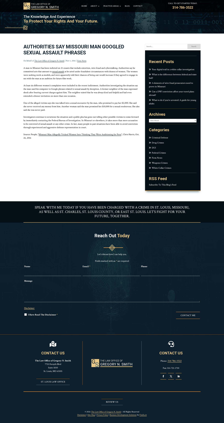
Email (86, 266)
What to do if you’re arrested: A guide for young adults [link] (172, 102)
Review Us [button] (112, 401)
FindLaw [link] (143, 415)
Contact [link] (137, 6)
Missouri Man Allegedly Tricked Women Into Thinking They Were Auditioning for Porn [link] (80, 134)
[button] (163, 376)
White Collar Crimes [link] (161, 167)
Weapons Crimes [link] (160, 162)
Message (28, 280)
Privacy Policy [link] (102, 415)
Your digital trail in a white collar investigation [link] (173, 69)
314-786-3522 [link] (182, 7)
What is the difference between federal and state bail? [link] (173, 76)
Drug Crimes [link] (158, 142)
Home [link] (84, 6)
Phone (144, 266)
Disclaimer (29, 308)
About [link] (93, 6)
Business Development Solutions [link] (123, 415)
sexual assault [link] (58, 71)
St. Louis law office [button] (53, 381)
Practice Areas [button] (111, 6)
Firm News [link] (81, 60)
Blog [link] (127, 6)
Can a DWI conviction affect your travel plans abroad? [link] (171, 93)
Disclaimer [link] (81, 415)
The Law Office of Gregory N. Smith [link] (49, 60)
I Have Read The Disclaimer (43, 314)
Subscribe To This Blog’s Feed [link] (162, 184)
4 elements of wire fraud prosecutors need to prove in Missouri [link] (171, 85)
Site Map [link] (91, 415)
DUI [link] (154, 147)
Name (27, 266)
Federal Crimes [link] (159, 152)
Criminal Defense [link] (160, 137)
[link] (41, 6)
